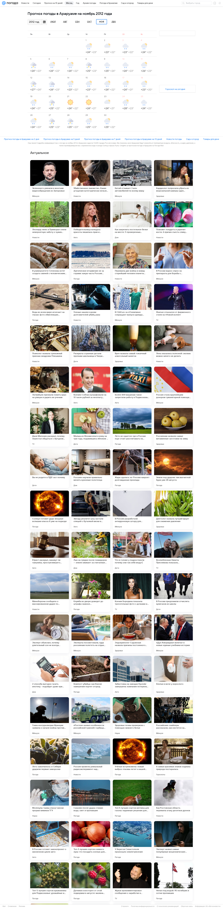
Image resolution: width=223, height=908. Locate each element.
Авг (65, 22)
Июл (53, 22)
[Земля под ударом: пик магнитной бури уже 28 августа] (173, 468)
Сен (77, 22)
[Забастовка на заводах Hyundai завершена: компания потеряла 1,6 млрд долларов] (132, 675)
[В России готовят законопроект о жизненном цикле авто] (49, 840)
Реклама (22, 906)
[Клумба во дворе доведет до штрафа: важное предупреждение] (90, 592)
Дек (114, 22)
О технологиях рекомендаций (168, 906)
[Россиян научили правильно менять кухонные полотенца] (90, 468)
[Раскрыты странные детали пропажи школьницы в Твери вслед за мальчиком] (90, 344)
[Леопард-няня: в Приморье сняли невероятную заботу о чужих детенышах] (49, 220)
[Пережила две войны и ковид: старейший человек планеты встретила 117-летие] (132, 262)
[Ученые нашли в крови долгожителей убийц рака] (90, 303)
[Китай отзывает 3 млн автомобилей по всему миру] (132, 179)
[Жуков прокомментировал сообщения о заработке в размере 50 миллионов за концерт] (132, 881)
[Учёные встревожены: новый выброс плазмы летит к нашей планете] (132, 757)
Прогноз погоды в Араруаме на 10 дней (143, 139)
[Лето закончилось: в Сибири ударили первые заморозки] (49, 757)
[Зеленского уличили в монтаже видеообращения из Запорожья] (49, 179)
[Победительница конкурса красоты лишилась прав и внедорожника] (90, 220)
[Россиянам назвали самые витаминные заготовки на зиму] (173, 427)
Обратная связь (187, 906)
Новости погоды (174, 139)
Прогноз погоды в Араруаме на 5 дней (61, 139)
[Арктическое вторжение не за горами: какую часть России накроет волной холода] (90, 262)
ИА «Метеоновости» (213, 906)
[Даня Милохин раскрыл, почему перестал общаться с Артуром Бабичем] (49, 427)
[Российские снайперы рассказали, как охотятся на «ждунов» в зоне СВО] (173, 716)
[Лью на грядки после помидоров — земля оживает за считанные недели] (90, 551)
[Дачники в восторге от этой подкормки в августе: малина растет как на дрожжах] (90, 881)
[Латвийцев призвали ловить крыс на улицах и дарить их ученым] (49, 386)
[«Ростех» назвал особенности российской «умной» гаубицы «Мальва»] (90, 716)
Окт (89, 22)
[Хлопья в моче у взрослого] (173, 675)
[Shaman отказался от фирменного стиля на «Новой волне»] (173, 303)
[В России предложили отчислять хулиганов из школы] (173, 592)
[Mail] (4, 3)
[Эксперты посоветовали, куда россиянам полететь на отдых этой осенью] (90, 634)
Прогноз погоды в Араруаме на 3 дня (21, 139)
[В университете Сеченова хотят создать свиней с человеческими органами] (49, 262)
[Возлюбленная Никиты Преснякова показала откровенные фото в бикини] (173, 551)
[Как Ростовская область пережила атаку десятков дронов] (173, 799)
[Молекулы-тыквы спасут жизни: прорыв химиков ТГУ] (49, 799)
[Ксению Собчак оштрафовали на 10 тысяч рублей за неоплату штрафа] (90, 386)
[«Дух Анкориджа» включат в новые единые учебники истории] (173, 634)
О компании (12, 906)
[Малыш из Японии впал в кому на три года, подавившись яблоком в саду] (90, 427)
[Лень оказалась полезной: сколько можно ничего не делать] (173, 344)
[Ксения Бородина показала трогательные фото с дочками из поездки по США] (132, 592)
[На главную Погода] (12, 3)
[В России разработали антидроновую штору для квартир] (132, 510)
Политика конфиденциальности (142, 906)
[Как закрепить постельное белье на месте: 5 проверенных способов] (132, 220)
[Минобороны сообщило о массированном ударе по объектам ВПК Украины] (49, 592)
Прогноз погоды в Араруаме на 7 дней (102, 139)
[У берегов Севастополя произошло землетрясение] (132, 840)
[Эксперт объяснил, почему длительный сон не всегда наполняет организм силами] (49, 634)
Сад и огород (192, 139)
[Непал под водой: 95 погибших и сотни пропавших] (173, 881)
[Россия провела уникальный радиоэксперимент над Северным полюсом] (90, 757)
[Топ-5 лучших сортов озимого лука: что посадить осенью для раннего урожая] (90, 840)
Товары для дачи (211, 139)
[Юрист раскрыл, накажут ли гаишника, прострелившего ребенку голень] (49, 551)
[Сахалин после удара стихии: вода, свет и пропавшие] (90, 799)
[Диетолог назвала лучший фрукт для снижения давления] (173, 510)
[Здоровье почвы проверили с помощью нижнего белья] (132, 716)
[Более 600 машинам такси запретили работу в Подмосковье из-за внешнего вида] (132, 386)
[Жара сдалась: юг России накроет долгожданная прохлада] (132, 468)
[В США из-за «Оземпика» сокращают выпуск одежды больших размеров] (132, 303)
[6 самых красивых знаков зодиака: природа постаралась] (173, 757)
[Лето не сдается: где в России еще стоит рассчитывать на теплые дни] (132, 427)
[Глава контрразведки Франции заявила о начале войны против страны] (49, 716)
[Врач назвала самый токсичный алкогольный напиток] (132, 344)
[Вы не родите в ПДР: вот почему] (49, 468)
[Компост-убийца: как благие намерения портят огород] (90, 675)
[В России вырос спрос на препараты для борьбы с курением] (173, 262)
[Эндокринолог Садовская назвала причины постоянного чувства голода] (132, 634)
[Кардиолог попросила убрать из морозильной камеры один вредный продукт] (173, 179)
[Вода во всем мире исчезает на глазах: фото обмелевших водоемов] (49, 303)
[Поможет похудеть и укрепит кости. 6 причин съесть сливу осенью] (173, 220)
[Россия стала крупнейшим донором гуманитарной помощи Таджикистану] (173, 386)
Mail (4, 906)
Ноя (101, 22)
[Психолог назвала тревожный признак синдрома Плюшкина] (49, 344)
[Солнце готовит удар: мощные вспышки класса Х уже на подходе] (49, 510)
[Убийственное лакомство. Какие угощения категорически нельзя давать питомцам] (90, 179)
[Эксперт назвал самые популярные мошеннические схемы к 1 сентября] (173, 840)
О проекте (125, 906)
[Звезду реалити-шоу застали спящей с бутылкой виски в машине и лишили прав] (90, 510)
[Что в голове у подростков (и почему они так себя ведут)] (132, 551)
